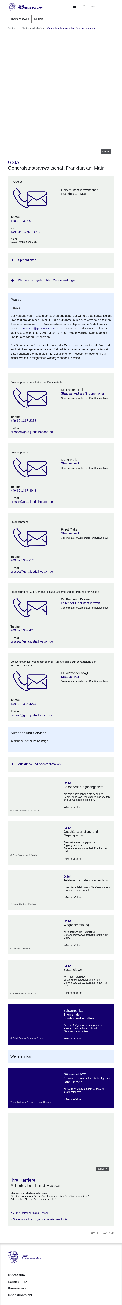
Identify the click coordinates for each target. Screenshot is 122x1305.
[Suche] (84, 6)
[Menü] (74, 6)
